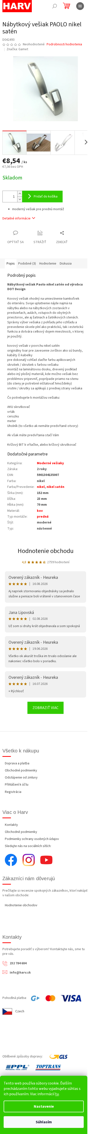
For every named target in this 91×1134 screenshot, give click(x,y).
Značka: (17, 49)
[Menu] (80, 6)
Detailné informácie (16, 218)
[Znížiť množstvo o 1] (19, 199)
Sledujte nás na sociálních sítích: (28, 846)
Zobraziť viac (45, 707)
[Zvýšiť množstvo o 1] (19, 194)
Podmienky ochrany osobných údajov (32, 839)
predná (43, 516)
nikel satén (55, 486)
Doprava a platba (17, 763)
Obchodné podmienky (21, 770)
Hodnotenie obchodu (46, 550)
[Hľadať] (54, 6)
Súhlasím (44, 1122)
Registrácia (13, 791)
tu (57, 1094)
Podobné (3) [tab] (27, 263)
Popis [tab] (11, 263)
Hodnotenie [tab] (47, 263)
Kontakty (11, 824)
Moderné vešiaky (50, 463)
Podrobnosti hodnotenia (64, 44)
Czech (19, 1011)
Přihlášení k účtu (16, 784)
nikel (41, 486)
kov (40, 510)
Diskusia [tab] (66, 263)
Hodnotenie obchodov (21, 905)
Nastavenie (44, 1106)
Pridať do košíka (46, 196)
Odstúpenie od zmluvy (21, 777)
